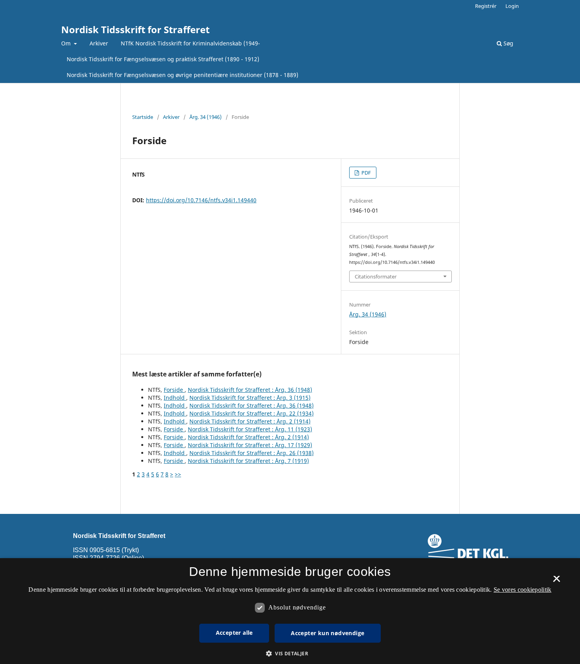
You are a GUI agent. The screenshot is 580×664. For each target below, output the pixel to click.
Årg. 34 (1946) (205, 116)
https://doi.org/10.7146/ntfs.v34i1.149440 (201, 200)
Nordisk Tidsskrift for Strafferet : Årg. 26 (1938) (251, 453)
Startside (142, 116)
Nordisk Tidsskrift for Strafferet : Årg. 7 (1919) (248, 461)
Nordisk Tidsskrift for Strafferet (135, 29)
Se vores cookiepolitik (523, 589)
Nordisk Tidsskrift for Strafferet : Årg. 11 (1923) (250, 429)
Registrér (485, 5)
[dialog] (290, 611)
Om (66, 43)
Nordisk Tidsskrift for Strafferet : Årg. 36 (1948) (250, 389)
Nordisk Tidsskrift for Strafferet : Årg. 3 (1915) (250, 397)
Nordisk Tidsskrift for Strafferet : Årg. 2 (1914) (250, 421)
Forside (174, 389)
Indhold (175, 397)
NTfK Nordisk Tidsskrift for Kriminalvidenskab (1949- (190, 43)
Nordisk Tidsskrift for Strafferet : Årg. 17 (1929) (250, 445)
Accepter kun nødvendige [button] (327, 633)
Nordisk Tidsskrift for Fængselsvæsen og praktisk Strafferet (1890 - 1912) (163, 59)
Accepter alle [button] (234, 632)
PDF (365, 172)
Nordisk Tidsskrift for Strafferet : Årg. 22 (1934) (251, 413)
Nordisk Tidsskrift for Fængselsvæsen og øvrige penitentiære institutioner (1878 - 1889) (182, 75)
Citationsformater (376, 276)
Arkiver (99, 43)
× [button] (556, 581)
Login (512, 5)
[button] (290, 653)
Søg (507, 43)
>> (178, 474)
